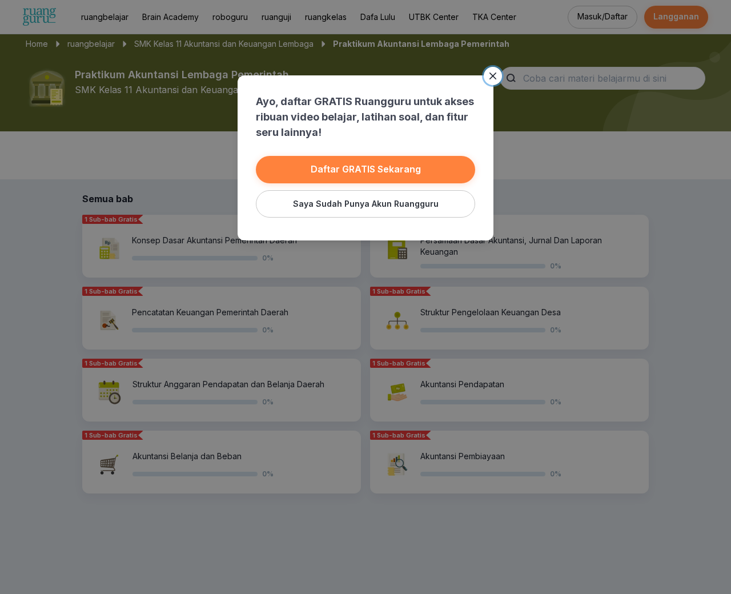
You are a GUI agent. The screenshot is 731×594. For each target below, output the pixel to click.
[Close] (493, 76)
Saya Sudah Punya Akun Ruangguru (366, 203)
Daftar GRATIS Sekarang (366, 169)
